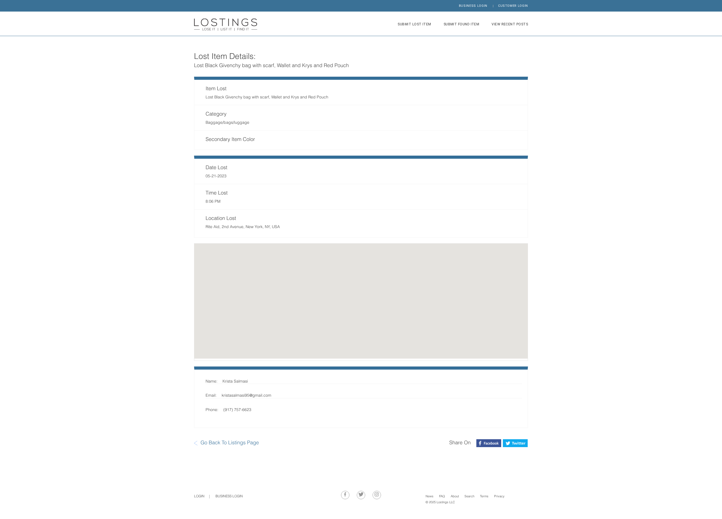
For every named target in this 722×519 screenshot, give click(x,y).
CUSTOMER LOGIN (513, 6)
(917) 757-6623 (237, 410)
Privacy (499, 496)
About (455, 496)
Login (199, 496)
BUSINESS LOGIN (473, 6)
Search (469, 496)
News (429, 496)
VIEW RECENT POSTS (510, 24)
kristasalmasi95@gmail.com (246, 395)
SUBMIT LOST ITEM (414, 24)
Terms (484, 496)
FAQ (442, 496)
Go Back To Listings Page (230, 443)
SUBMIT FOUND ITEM (461, 24)
